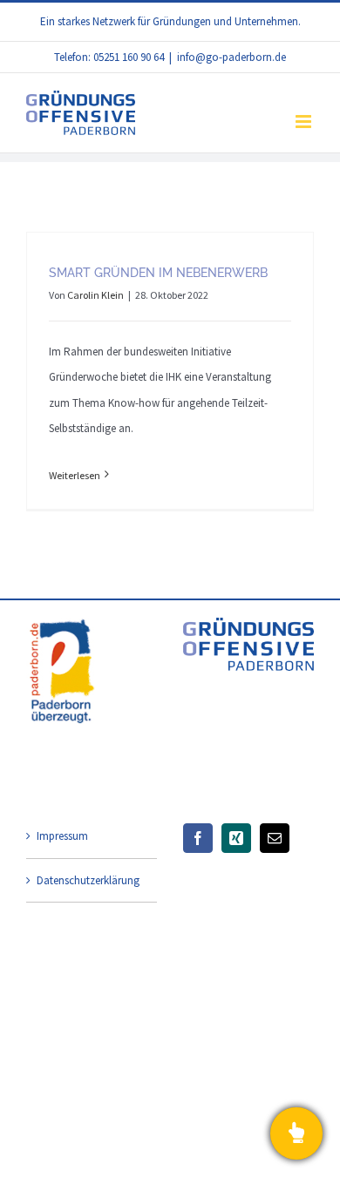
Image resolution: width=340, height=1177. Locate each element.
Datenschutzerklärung (88, 880)
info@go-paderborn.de (231, 57)
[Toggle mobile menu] (305, 121)
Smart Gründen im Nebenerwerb (158, 273)
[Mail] (274, 838)
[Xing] (236, 838)
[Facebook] (198, 838)
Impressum (62, 836)
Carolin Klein (95, 294)
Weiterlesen (74, 475)
